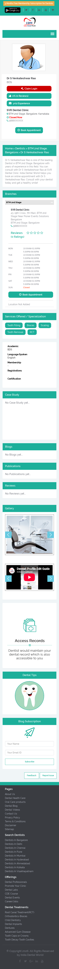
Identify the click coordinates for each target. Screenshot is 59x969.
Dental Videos (12, 809)
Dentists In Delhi (13, 844)
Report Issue (48, 775)
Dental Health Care (15, 798)
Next (50, 534)
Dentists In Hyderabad (17, 859)
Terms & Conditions (15, 821)
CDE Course (11, 893)
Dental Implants (13, 924)
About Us (10, 794)
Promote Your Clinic (15, 886)
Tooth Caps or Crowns (17, 935)
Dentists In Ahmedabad (17, 863)
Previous (8, 534)
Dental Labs (11, 889)
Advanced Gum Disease (17, 932)
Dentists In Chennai (15, 848)
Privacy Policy (12, 817)
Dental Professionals (16, 882)
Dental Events (12, 897)
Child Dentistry (13, 920)
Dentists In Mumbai (15, 855)
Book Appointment (30, 130)
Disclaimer (10, 825)
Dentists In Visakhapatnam (19, 871)
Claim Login (30, 88)
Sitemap (9, 829)
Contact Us (11, 813)
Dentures (10, 928)
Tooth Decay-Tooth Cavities (19, 939)
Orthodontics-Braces (16, 916)
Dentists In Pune (13, 851)
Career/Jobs (11, 901)
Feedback (31, 775)
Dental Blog (11, 806)
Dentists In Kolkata (15, 867)
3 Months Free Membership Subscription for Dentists (29, 3)
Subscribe (29, 762)
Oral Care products (15, 802)
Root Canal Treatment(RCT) (19, 912)
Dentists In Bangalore (16, 840)
